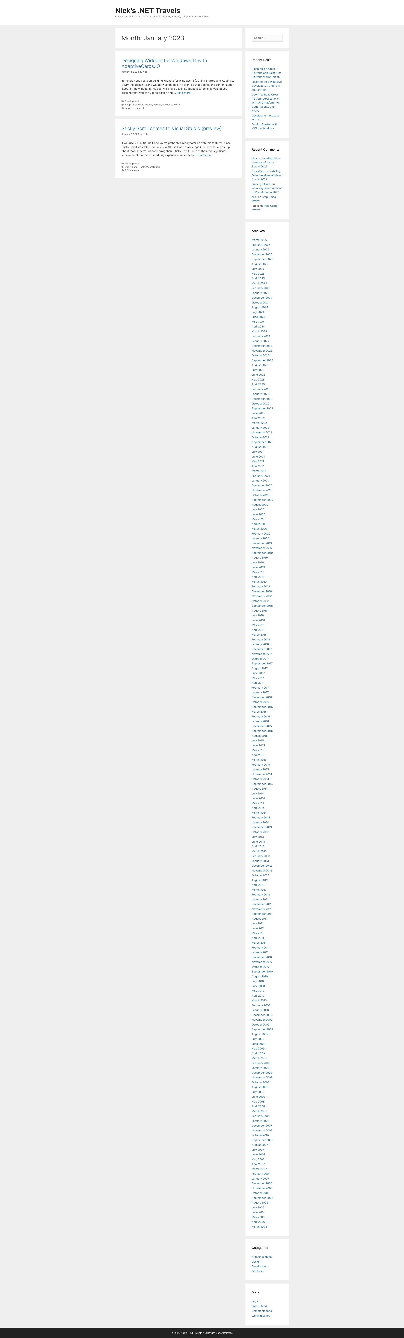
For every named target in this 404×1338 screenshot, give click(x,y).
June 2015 (258, 745)
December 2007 (262, 1125)
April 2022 (258, 418)
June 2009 (258, 1043)
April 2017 (258, 682)
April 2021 (258, 466)
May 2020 (258, 519)
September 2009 (262, 1029)
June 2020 (258, 514)
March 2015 (259, 759)
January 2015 (260, 769)
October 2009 (261, 1024)
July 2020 (258, 509)
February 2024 (261, 336)
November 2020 (262, 490)
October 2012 (260, 875)
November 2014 (262, 774)
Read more (183, 92)
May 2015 (258, 750)
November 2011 (262, 909)
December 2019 (262, 543)
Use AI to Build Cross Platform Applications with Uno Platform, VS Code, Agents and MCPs (266, 102)
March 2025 (259, 283)
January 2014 (260, 822)
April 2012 (258, 884)
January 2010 (260, 1010)
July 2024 (258, 312)
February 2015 (261, 764)
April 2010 (258, 995)
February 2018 (261, 639)
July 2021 (258, 451)
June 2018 (258, 620)
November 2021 (262, 432)
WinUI (177, 104)
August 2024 (260, 307)
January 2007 (260, 1178)
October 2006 (261, 1193)
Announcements (262, 1256)
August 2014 (260, 788)
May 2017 (258, 678)
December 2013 (262, 827)
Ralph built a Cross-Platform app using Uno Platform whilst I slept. (267, 72)
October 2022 (260, 403)
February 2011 (261, 947)
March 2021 (259, 471)
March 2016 (259, 711)
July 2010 (258, 981)
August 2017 (260, 668)
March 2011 (259, 942)
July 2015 (258, 740)
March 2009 (259, 1058)
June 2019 (258, 567)
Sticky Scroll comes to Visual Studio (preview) (172, 128)
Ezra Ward (258, 171)
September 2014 (262, 783)
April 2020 (258, 524)
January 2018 (260, 644)
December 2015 (262, 726)
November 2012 (262, 870)
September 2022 (262, 408)
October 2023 (260, 355)
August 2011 (259, 918)
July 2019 (258, 562)
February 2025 (261, 288)
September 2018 (262, 605)
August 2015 (260, 735)
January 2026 (260, 249)
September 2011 (262, 913)
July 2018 (258, 615)
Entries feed (259, 1306)
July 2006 (258, 1207)
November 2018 (262, 596)
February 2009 (261, 1063)
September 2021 (262, 442)
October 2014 (260, 779)
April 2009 (258, 1053)
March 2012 (259, 889)
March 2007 (259, 1169)
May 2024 (258, 321)
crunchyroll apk (261, 184)
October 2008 (260, 1082)
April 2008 (258, 1106)
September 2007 (262, 1140)
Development (132, 101)
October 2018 (260, 601)
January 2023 (260, 393)
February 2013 (261, 856)
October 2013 (260, 832)
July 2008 (258, 1092)
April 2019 (258, 576)
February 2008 (261, 1116)
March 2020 (259, 528)
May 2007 (258, 1159)
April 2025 (258, 278)
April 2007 (258, 1164)
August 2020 (260, 504)
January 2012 (260, 899)
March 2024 (259, 331)
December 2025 (262, 254)
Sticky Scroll (131, 167)
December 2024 (262, 297)
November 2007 (262, 1130)
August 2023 (260, 365)
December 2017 (262, 649)
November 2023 (262, 350)
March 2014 (259, 812)
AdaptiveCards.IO (134, 104)
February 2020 (261, 533)
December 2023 (262, 345)
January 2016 (260, 721)
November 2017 (262, 653)
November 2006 (262, 1188)
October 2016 (260, 702)
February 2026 (261, 244)
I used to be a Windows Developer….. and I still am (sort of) (267, 85)
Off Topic (257, 1271)
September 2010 (262, 971)
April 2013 (258, 846)
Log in (255, 1301)
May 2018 (258, 625)
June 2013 (258, 841)
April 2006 (258, 1221)
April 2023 (258, 384)
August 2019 (260, 557)
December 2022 (262, 398)
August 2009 (260, 1034)
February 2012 (261, 894)
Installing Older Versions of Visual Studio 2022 (266, 162)
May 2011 (258, 933)
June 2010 (258, 986)
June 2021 (258, 456)
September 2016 (262, 706)
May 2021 (258, 461)
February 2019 (261, 586)
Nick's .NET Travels (147, 10)
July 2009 (258, 1039)
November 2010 (262, 961)
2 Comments (132, 170)
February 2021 (261, 475)
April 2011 (258, 938)
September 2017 (262, 663)
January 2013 (260, 860)
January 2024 (260, 341)
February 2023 (261, 389)
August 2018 (260, 610)
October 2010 (260, 966)
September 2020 (262, 499)
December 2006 (262, 1183)
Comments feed (262, 1310)
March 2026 (259, 239)
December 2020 (262, 485)
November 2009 (262, 1019)
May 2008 (258, 1101)
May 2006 (258, 1217)
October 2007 (260, 1135)
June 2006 (258, 1212)
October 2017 (260, 658)
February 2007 (261, 1173)
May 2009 (258, 1048)
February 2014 (261, 817)
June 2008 (258, 1096)
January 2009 (260, 1067)
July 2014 (258, 793)
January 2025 (260, 292)
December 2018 (262, 591)
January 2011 (260, 952)
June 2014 (258, 798)
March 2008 (259, 1111)
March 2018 (259, 634)
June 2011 (258, 928)
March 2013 (259, 851)
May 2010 (258, 990)
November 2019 (262, 548)
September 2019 (262, 552)
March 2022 (259, 422)
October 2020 (260, 495)
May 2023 (258, 379)
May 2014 (258, 803)
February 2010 (261, 1005)
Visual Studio (153, 167)
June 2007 (258, 1154)
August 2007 (260, 1144)
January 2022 (260, 427)
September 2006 (262, 1197)
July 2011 (257, 923)
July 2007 (258, 1149)
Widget (157, 104)
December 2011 (261, 904)
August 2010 (260, 976)
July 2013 (258, 836)
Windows (167, 104)
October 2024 (260, 302)
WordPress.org (261, 1315)
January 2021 (260, 480)
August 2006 (260, 1202)
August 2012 (260, 880)
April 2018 (258, 629)
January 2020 (260, 538)
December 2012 (262, 865)
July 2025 (258, 268)
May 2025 (258, 273)
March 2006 (259, 1226)
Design (148, 104)
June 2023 (258, 374)
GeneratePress (224, 1332)
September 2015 (262, 730)
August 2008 (260, 1087)
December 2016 (262, 697)
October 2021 (260, 437)
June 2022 (258, 413)
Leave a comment (134, 108)
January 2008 (260, 1120)
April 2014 (258, 807)
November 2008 (262, 1077)
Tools (142, 167)
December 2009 (262, 1015)
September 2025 (262, 259)
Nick (254, 158)
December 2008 (262, 1072)
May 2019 (258, 572)
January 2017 (260, 692)
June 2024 (258, 316)
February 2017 (261, 687)
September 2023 (262, 360)
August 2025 (260, 264)
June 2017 (258, 673)
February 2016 (261, 716)
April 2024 (258, 326)
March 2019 (259, 581)
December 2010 (262, 957)
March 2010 (259, 1000)
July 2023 (258, 370)
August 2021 (260, 447)
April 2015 (258, 755)
